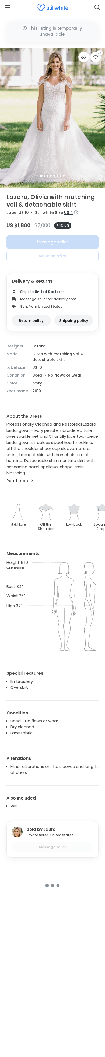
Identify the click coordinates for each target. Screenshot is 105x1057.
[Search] (97, 7)
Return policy (31, 320)
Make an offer (52, 256)
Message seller (52, 242)
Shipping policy (73, 320)
